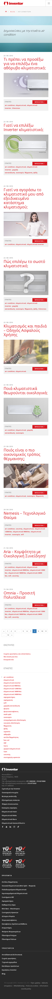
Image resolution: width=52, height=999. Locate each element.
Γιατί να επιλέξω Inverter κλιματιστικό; (24, 127)
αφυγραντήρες (9, 697)
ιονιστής (19, 529)
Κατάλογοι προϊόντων (10, 966)
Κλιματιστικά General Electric (13, 823)
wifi (22, 534)
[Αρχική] (13, 3)
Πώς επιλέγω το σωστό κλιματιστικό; (24, 263)
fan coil (6, 740)
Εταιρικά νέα (9, 659)
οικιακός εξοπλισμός (12, 723)
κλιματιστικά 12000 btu (12, 688)
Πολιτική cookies (32, 986)
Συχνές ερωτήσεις (9, 958)
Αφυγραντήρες (7, 901)
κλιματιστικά (21, 105)
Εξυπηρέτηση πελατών (11, 800)
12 (8, 635)
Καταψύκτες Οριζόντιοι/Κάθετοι (14, 924)
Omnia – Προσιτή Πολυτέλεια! (19, 595)
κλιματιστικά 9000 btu (21, 532)
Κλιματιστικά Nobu (9, 815)
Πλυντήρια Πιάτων (9, 939)
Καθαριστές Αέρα (8, 905)
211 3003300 (30, 781)
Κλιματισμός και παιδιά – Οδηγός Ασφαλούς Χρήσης (25, 330)
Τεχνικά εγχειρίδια (9, 962)
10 (42, 631)
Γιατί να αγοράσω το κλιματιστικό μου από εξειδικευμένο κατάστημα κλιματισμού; (24, 198)
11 (46, 631)
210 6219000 (41, 781)
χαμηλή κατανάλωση (12, 706)
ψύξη (35, 173)
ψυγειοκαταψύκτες (11, 711)
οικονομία (20, 173)
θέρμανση (28, 173)
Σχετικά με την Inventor (11, 789)
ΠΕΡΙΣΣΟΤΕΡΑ (39, 102)
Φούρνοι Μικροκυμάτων (11, 931)
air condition (10, 105)
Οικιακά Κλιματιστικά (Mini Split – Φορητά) (18, 886)
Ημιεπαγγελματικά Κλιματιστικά (14, 893)
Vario (6, 746)
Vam (5, 752)
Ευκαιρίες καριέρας (9, 808)
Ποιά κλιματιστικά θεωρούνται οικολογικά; (26, 390)
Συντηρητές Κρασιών (10, 912)
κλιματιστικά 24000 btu (12, 694)
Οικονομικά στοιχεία (10, 792)
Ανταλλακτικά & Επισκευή (12, 955)
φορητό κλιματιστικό (12, 749)
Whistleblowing (19, 986)
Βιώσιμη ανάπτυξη (9, 796)
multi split (7, 714)
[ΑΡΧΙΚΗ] (6, 12)
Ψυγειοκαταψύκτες (9, 920)
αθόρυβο (7, 734)
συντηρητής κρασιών (12, 757)
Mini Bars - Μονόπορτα (11, 909)
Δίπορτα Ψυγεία (8, 916)
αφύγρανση (8, 700)
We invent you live (11, 657)
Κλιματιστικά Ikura (9, 819)
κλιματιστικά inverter (35, 244)
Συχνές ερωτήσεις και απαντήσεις (17, 654)
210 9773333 (31, 783)
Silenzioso (16, 108)
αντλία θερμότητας (11, 737)
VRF (5, 743)
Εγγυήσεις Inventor (9, 970)
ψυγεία (6, 709)
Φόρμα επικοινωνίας (10, 804)
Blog (3, 974)
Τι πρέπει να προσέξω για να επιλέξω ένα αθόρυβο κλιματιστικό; (25, 63)
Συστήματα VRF (8, 897)
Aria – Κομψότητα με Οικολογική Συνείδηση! (25, 553)
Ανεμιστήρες (7, 928)
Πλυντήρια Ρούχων (9, 935)
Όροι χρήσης (35, 983)
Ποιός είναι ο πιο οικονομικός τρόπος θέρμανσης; (22, 454)
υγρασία (7, 731)
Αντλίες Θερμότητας (10, 882)
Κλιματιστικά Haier (9, 812)
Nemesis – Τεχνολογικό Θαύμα (24, 515)
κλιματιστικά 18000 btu (17, 573)
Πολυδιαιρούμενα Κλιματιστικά (14, 889)
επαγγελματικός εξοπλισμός (15, 720)
